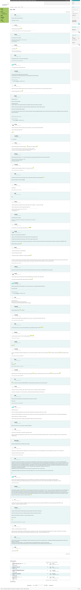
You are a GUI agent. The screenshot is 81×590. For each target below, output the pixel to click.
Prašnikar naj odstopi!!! (16, 573)
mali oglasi (3, 12)
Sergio (15, 34)
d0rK (15, 547)
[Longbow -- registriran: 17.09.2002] (13, 71)
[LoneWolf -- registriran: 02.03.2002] (13, 136)
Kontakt (22, 588)
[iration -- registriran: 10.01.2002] (13, 143)
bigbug (13, 577)
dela (15, 297)
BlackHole (53, 573)
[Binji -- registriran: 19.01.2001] (13, 360)
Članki (2, 15)
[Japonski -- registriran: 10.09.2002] (13, 307)
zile (15, 379)
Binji (15, 359)
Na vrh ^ (79, 588)
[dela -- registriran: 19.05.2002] (13, 298)
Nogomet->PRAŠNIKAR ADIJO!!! (18, 570)
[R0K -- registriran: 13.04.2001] (13, 15)
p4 (14, 499)
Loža (16, 565)
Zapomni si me (75, 13)
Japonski (16, 306)
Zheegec (16, 153)
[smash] (13, 125)
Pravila (2, 588)
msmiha (15, 214)
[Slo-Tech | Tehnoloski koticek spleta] (5, 4)
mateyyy (16, 266)
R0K (15, 14)
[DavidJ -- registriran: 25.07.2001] (13, 45)
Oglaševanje (18, 588)
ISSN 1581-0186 (26, 588)
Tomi (15, 476)
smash (15, 124)
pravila (3, 21)
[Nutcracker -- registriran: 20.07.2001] (13, 441)
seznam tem (74, 29)
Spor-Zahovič (14, 576)
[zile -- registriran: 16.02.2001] (13, 380)
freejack (15, 486)
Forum (2, 11)
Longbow (16, 71)
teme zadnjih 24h (4, 13)
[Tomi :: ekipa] (13, 477)
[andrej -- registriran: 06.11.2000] (13, 387)
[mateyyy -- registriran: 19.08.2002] (13, 267)
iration (15, 142)
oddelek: (34, 585)
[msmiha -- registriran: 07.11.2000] (13, 215)
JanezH (15, 224)
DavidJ (15, 45)
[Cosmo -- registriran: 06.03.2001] (13, 25)
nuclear (13, 571)
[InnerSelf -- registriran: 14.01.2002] (13, 165)
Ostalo (2, 20)
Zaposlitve (2, 17)
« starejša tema (29, 585)
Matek (15, 96)
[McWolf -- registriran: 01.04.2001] (13, 333)
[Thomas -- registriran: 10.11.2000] (13, 508)
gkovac (53, 563)
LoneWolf (16, 136)
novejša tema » (51, 585)
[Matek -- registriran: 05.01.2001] (13, 96)
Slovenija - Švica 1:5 (16, 566)
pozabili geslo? (74, 21)
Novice (2, 8)
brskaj (3, 18)
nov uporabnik (74, 20)
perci (15, 64)
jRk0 (15, 55)
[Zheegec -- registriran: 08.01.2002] (13, 154)
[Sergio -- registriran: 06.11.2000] (13, 35)
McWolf (15, 332)
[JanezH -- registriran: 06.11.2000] (13, 225)
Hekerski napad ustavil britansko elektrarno (21, 0)
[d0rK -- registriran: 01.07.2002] (13, 548)
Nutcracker (16, 440)
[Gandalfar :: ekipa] (13, 283)
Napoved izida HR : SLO (16, 563)
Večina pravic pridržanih (7, 588)
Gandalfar (16, 282)
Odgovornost (13, 588)
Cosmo (15, 25)
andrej (15, 386)
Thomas (15, 507)
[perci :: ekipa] (13, 65)
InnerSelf (16, 164)
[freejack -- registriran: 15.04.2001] (13, 487)
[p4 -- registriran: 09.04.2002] (13, 500)
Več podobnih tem (13, 581)
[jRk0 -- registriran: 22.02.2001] (13, 56)
